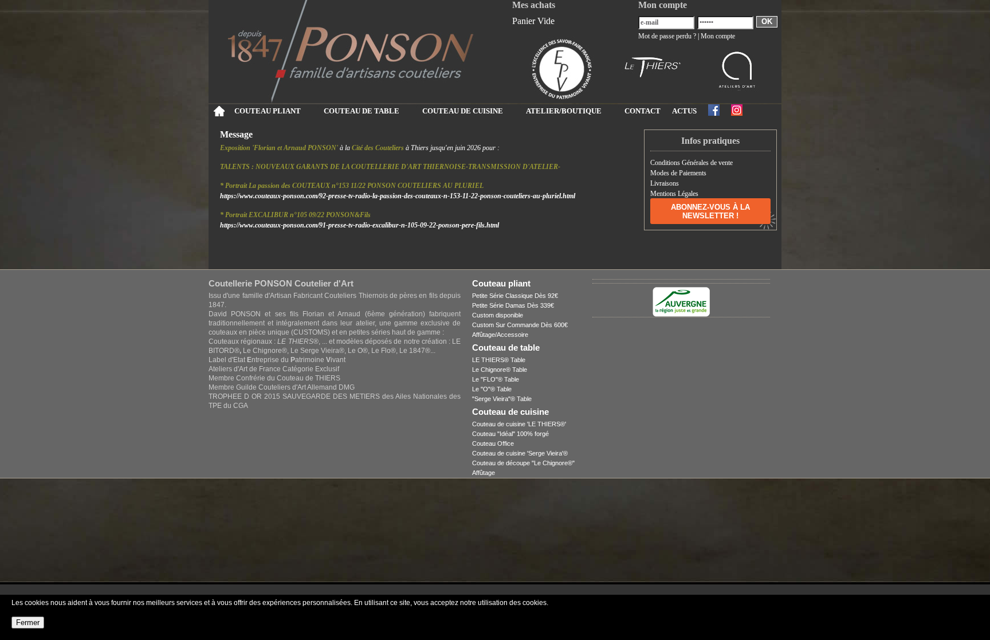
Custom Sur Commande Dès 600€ (520, 324)
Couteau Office (493, 443)
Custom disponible (497, 315)
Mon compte (718, 36)
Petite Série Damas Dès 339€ (513, 305)
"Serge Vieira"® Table (502, 398)
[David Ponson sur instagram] (736, 110)
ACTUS (684, 111)
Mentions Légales (674, 194)
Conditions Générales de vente (691, 163)
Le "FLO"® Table (495, 379)
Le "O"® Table (492, 389)
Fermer (28, 622)
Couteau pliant (501, 283)
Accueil (219, 111)
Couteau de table (506, 347)
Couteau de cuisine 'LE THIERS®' (519, 424)
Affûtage (483, 472)
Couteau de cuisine (510, 412)
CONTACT (642, 111)
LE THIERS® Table (498, 359)
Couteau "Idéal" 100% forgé (510, 433)
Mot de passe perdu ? (667, 36)
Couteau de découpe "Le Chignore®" (523, 463)
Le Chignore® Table (499, 369)
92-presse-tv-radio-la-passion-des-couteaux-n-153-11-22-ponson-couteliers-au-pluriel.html (397, 196)
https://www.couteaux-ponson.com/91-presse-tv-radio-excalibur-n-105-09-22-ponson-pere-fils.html (359, 225)
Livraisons (664, 183)
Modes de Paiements (678, 173)
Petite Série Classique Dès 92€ (515, 295)
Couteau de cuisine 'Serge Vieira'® (520, 453)
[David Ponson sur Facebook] (713, 110)
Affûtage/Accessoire (500, 334)
